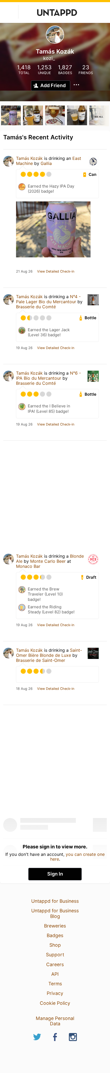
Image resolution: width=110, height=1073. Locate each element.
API (55, 974)
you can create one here (77, 857)
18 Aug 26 (24, 689)
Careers (55, 964)
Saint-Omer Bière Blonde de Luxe (49, 652)
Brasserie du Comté (36, 306)
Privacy (55, 993)
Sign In (55, 874)
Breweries (55, 926)
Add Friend (53, 85)
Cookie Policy (55, 1003)
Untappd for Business (55, 901)
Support (55, 954)
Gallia (46, 163)
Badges (55, 935)
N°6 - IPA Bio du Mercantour (48, 375)
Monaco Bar (28, 566)
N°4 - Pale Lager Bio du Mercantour (48, 299)
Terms (55, 983)
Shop (55, 945)
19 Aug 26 (24, 348)
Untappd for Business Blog (55, 913)
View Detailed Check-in (55, 271)
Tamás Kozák (29, 158)
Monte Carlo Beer (48, 561)
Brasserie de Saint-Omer (40, 660)
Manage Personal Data (55, 1020)
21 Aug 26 (24, 271)
